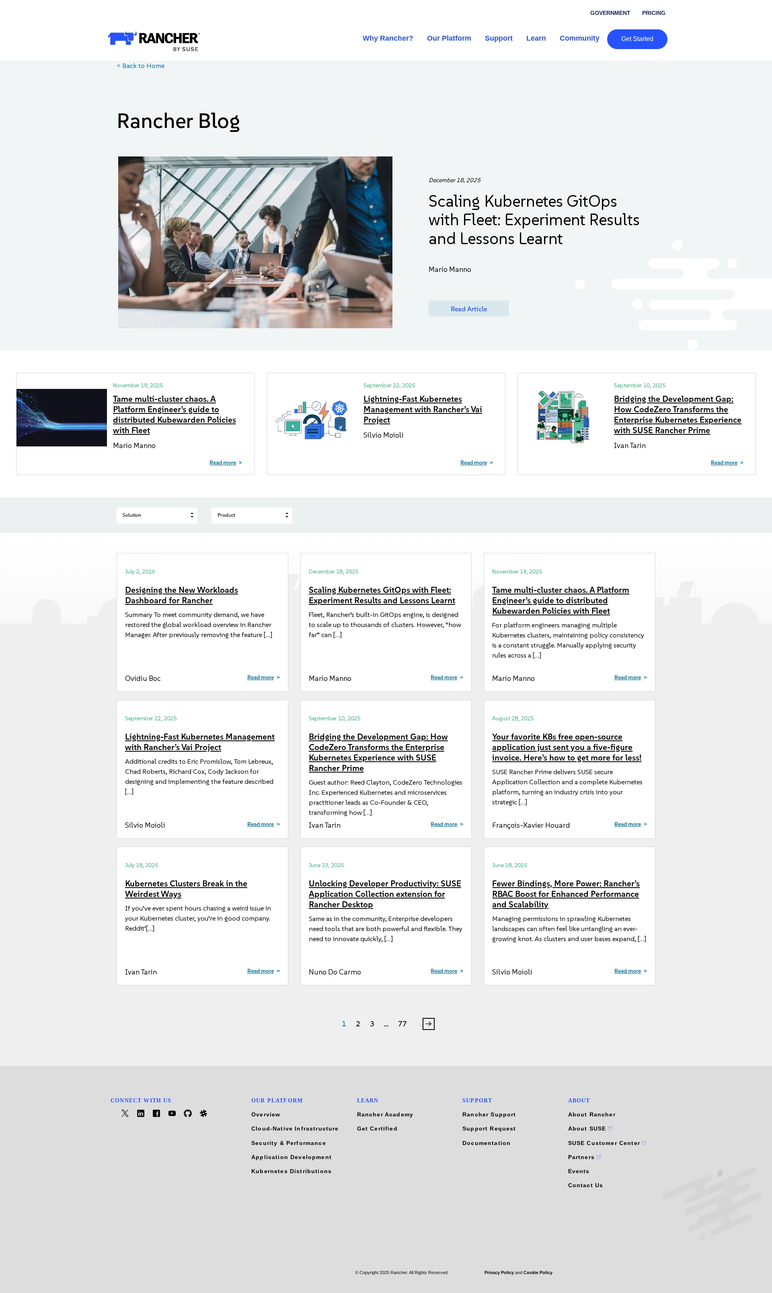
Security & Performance (288, 1143)
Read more (222, 463)
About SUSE (588, 1128)
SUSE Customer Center (605, 1143)
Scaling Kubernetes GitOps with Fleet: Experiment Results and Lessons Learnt (534, 219)
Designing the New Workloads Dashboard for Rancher (181, 595)
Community (580, 38)
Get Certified (377, 1128)
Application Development (291, 1157)
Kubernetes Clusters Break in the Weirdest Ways (186, 888)
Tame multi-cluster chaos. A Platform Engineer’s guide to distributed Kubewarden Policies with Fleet (174, 414)
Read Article (469, 309)
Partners (582, 1157)
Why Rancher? (388, 38)
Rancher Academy (385, 1114)
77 (402, 1024)
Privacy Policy (499, 1272)
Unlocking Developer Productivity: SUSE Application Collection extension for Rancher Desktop (385, 893)
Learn (536, 38)
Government (610, 13)
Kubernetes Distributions (291, 1171)
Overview (265, 1114)
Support (499, 38)
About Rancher (592, 1114)
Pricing (653, 13)
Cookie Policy (538, 1272)
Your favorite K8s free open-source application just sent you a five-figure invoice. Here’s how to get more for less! (566, 747)
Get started (637, 38)
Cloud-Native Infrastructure (295, 1128)
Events (579, 1171)
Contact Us (586, 1185)
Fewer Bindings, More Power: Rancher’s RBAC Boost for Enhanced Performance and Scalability (566, 893)
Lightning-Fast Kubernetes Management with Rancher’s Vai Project (422, 409)
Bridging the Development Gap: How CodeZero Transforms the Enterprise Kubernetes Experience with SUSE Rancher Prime (677, 414)
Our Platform (449, 38)
